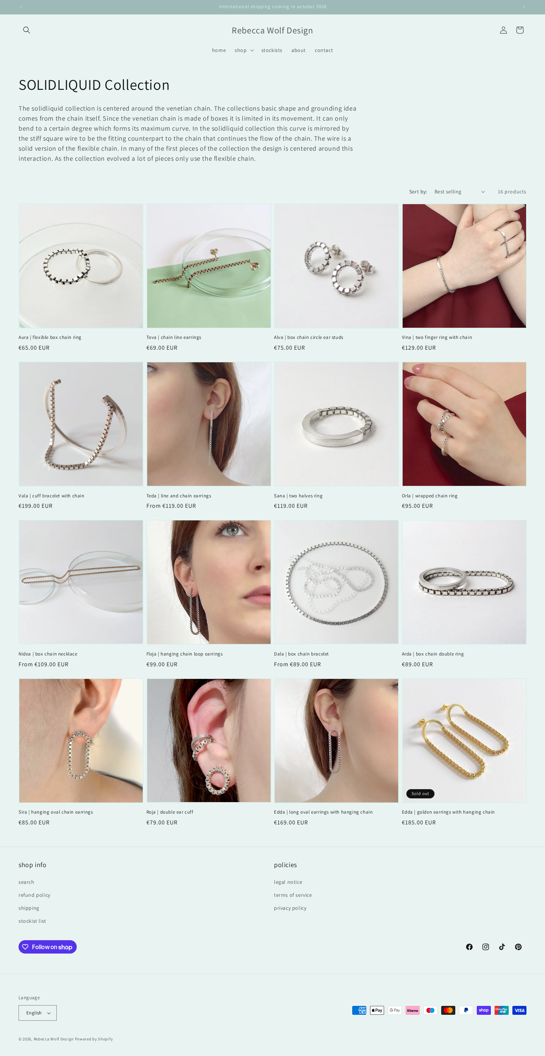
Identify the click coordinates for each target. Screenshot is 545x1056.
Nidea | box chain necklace (48, 654)
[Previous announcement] (21, 7)
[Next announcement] (524, 7)
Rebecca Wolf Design (54, 1039)
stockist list (32, 921)
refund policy (34, 895)
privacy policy (290, 908)
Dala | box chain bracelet (301, 654)
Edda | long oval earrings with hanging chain (323, 812)
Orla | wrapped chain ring (430, 496)
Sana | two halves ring (298, 496)
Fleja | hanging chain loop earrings (184, 654)
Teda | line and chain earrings (178, 496)
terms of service (293, 895)
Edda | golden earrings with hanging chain (448, 812)
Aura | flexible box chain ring (50, 337)
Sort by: (418, 191)
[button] (27, 30)
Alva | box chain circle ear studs (308, 337)
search (26, 882)
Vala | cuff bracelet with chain (52, 496)
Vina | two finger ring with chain (437, 337)
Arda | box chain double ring (433, 654)
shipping (29, 908)
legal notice (288, 882)
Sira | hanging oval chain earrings (56, 812)
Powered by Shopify (94, 1039)
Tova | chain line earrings (174, 337)
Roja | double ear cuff (170, 812)
